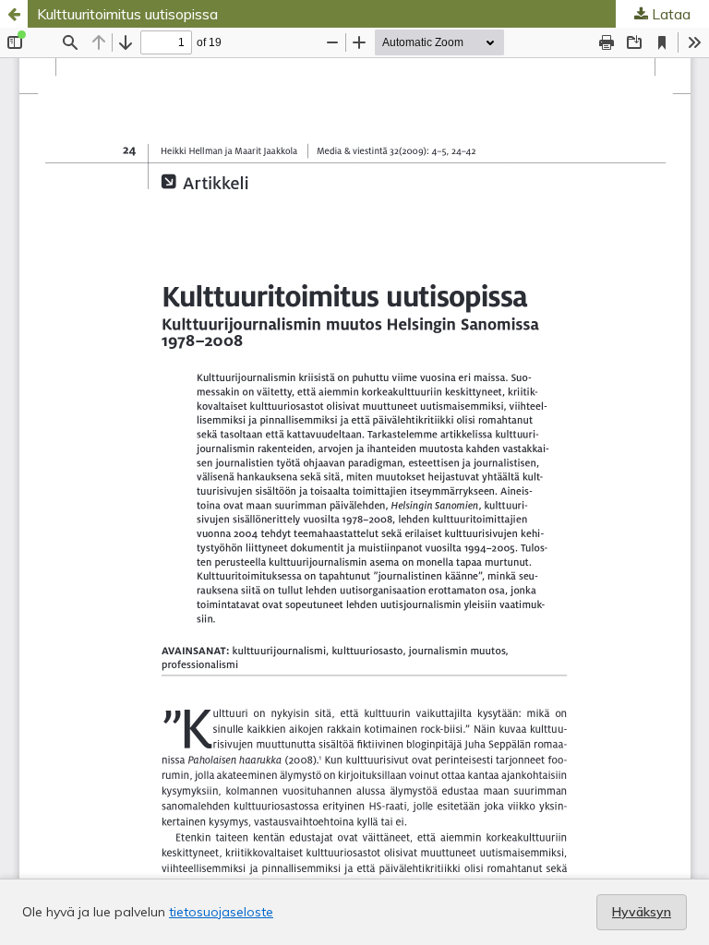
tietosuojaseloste (221, 911)
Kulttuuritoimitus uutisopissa (127, 14)
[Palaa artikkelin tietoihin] (14, 14)
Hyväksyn (641, 911)
